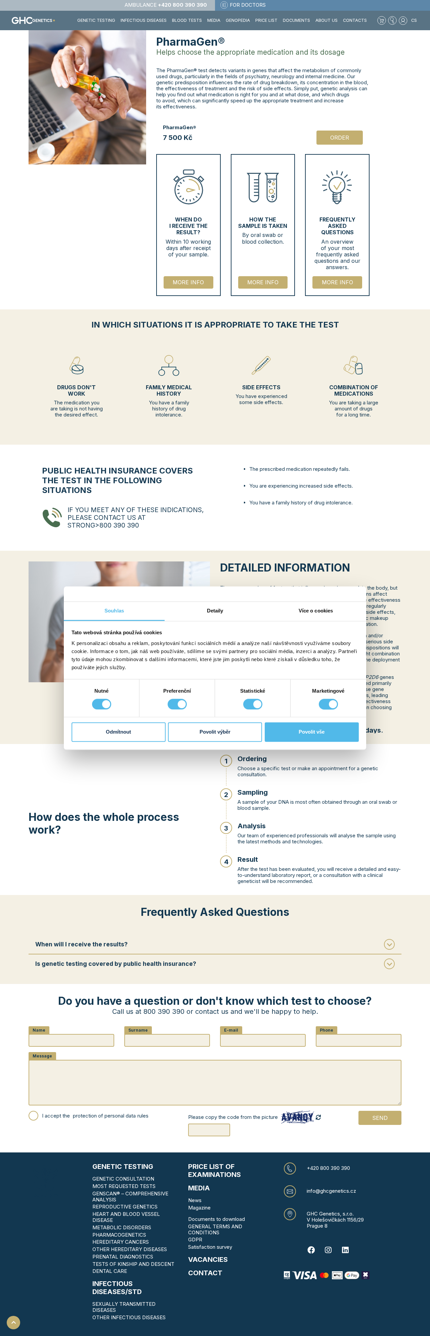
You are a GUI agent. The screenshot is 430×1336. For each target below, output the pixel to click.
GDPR (195, 1239)
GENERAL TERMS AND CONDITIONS (215, 1229)
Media (213, 20)
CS (414, 20)
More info (188, 282)
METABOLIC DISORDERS (121, 1227)
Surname (138, 1030)
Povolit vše (312, 732)
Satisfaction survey (210, 1247)
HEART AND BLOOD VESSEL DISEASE (126, 1217)
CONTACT (205, 1273)
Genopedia (238, 20)
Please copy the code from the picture (233, 1117)
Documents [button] (296, 20)
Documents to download (216, 1219)
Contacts (355, 20)
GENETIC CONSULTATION (123, 1179)
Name (39, 1030)
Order (339, 137)
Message (42, 1055)
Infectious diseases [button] (144, 20)
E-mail (231, 1030)
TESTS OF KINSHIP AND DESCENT (133, 1264)
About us (326, 20)
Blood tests (187, 20)
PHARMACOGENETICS (119, 1235)
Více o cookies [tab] (316, 610)
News (195, 1200)
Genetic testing (122, 1166)
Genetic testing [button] (96, 20)
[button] (392, 20)
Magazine (199, 1207)
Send (380, 1118)
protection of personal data (104, 1116)
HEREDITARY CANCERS (120, 1242)
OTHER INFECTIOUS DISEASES (129, 1317)
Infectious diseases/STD (117, 1288)
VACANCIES (208, 1259)
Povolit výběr (215, 732)
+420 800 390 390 (328, 1168)
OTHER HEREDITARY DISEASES (129, 1249)
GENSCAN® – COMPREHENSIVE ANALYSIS (130, 1196)
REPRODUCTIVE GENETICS (125, 1206)
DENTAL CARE (109, 1271)
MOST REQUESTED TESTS (124, 1186)
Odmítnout (118, 732)
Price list (266, 20)
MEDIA (199, 1188)
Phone (326, 1030)
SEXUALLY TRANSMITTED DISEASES (124, 1307)
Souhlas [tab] (114, 610)
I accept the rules (95, 1115)
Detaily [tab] (215, 610)
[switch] (177, 704)
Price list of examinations (214, 1170)
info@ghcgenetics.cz (331, 1191)
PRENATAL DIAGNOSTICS (122, 1256)
